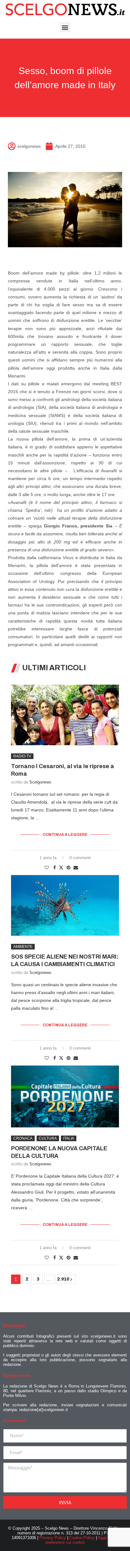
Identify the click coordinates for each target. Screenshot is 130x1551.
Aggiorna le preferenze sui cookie (81, 1540)
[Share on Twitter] (61, 867)
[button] (65, 27)
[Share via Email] (76, 867)
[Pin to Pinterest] (68, 867)
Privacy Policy (52, 1537)
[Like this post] (46, 867)
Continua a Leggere (65, 834)
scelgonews (40, 782)
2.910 (61, 1279)
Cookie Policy (82, 1537)
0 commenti (80, 857)
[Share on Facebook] (54, 867)
